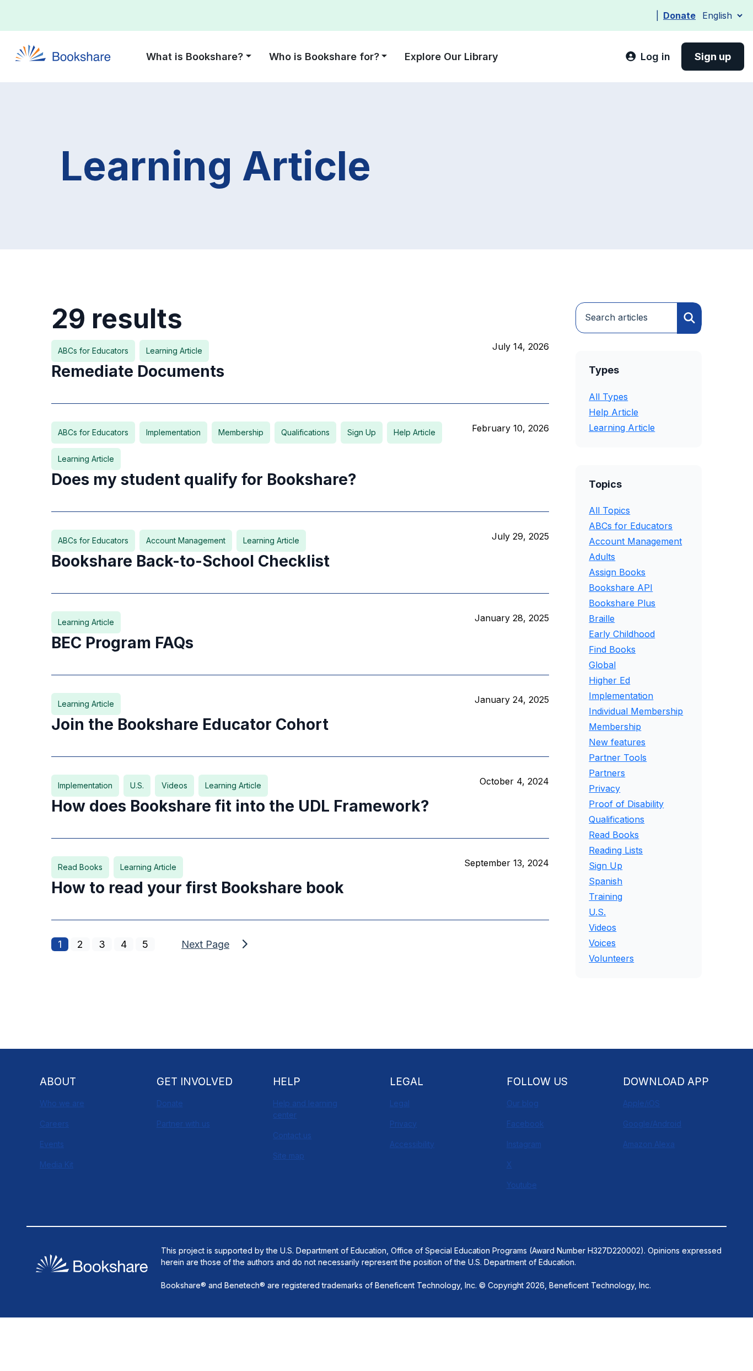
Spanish (605, 881)
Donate (679, 15)
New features (617, 742)
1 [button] (60, 944)
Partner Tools (618, 757)
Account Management (635, 541)
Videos (602, 927)
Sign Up (605, 865)
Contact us (292, 1135)
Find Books (612, 649)
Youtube (522, 1184)
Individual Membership (636, 711)
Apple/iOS (641, 1103)
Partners (607, 772)
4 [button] (124, 944)
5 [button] (145, 944)
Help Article (613, 412)
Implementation (621, 695)
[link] (647, 56)
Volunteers (611, 958)
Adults (602, 556)
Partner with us (183, 1123)
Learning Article (622, 427)
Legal (400, 1103)
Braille (602, 618)
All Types (608, 396)
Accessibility (412, 1144)
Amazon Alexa (649, 1144)
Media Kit (56, 1164)
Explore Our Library (451, 56)
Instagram (524, 1144)
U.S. (597, 911)
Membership (615, 726)
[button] (216, 944)
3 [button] (102, 944)
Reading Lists (616, 850)
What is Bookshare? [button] (194, 56)
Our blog (523, 1103)
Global (602, 664)
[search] (689, 318)
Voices (602, 942)
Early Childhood (622, 633)
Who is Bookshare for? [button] (324, 56)
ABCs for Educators (631, 525)
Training (605, 896)
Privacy (604, 788)
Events (52, 1144)
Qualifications (616, 819)
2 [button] (80, 944)
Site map (288, 1155)
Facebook (525, 1123)
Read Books (614, 834)
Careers (54, 1123)
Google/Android (652, 1123)
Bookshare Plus (622, 603)
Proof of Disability (626, 803)
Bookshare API (621, 587)
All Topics (609, 510)
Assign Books (617, 572)
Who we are (62, 1103)
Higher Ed (609, 680)
